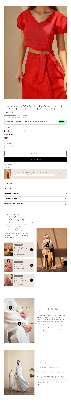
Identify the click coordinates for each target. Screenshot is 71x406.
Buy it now (35, 159)
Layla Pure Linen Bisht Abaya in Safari (20, 249)
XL (25, 131)
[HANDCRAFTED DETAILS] (19, 324)
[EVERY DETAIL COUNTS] (10, 308)
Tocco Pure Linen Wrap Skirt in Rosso (30, 172)
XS (7, 131)
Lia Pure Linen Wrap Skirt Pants (20, 280)
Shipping (13, 117)
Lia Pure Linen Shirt (20, 265)
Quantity (7, 143)
